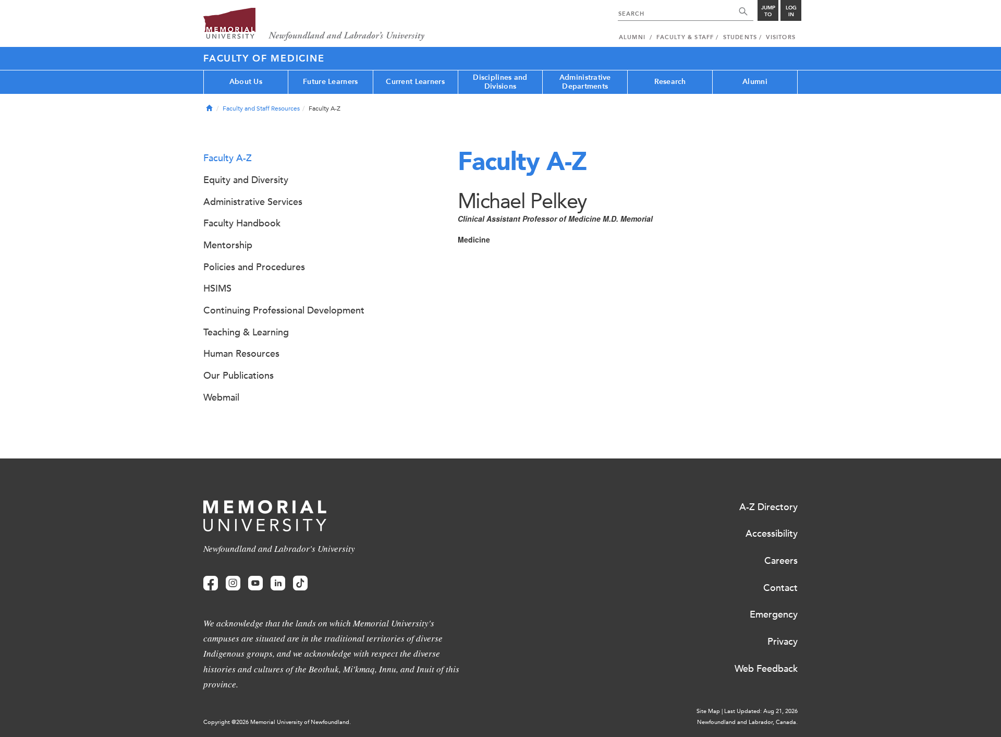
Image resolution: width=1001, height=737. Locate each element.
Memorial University (314, 25)
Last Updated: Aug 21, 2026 (761, 711)
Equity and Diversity (245, 180)
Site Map (708, 711)
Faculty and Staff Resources (261, 108)
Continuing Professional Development (283, 310)
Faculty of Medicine (263, 58)
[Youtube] (255, 583)
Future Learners (330, 81)
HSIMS (217, 288)
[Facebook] (210, 583)
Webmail (221, 397)
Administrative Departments (585, 82)
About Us (245, 81)
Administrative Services (252, 202)
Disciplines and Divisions (500, 82)
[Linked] (278, 583)
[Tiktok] (300, 583)
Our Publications (238, 375)
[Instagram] (233, 583)
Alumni (754, 81)
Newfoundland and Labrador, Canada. (747, 722)
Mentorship (227, 245)
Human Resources (241, 353)
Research (670, 81)
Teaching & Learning (246, 332)
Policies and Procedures (254, 267)
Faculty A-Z (227, 158)
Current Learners (415, 81)
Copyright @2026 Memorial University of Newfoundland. (277, 722)
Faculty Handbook (241, 223)
